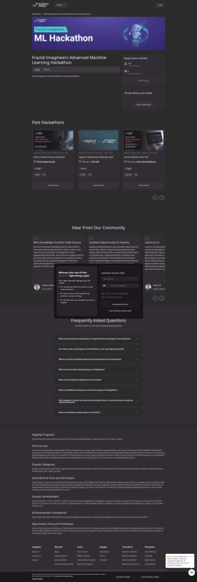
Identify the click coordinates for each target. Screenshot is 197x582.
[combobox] (105, 286)
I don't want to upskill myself (120, 310)
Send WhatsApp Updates (114, 297)
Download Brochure (120, 304)
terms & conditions (122, 293)
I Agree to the (117, 293)
